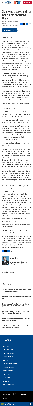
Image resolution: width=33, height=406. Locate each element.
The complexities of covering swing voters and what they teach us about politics (15, 312)
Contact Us (6, 381)
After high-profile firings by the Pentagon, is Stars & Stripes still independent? (16, 290)
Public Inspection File (8, 367)
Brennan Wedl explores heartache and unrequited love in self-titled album (16, 319)
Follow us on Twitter (8, 349)
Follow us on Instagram (9, 353)
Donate (28, 2)
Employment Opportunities (10, 363)
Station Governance (8, 370)
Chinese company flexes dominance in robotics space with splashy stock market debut (15, 305)
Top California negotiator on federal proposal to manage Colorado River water (15, 327)
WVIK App (5, 360)
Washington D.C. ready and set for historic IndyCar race (16, 297)
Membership (6, 374)
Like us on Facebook (8, 356)
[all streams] (31, 404)
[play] (2, 404)
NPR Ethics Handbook (8, 384)
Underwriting (6, 377)
